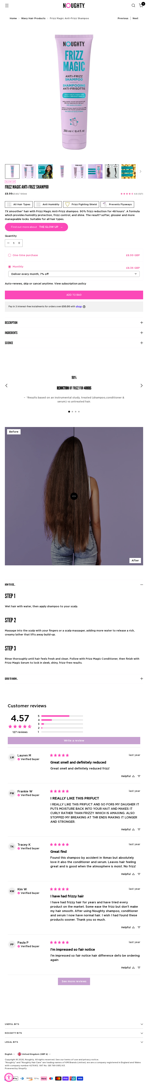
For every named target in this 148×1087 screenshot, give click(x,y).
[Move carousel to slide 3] (75, 411)
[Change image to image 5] (78, 171)
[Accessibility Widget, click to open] (8, 1077)
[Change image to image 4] (62, 171)
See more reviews (74, 981)
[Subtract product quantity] (8, 243)
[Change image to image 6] (95, 171)
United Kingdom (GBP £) (35, 1054)
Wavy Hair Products (33, 18)
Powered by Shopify (16, 1068)
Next (135, 18)
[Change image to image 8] (128, 171)
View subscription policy (70, 283)
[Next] (140, 171)
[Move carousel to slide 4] (79, 411)
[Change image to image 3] (45, 171)
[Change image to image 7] (112, 171)
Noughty (29, 1059)
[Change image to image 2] (29, 171)
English (8, 1054)
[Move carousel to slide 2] (72, 411)
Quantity (11, 236)
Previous (123, 18)
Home (13, 18)
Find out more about (37, 227)
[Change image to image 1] (12, 171)
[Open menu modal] (6, 5)
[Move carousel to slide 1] (69, 412)
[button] (60, 716)
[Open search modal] (133, 5)
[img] (28, 758)
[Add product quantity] (19, 243)
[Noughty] (74, 5)
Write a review (74, 740)
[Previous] (6, 385)
